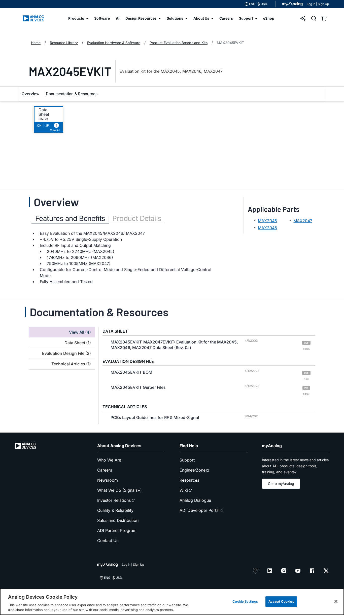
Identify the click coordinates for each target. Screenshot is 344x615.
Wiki (184, 490)
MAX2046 (267, 227)
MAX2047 (302, 220)
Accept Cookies (281, 601)
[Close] (335, 601)
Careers (104, 470)
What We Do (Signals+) (119, 490)
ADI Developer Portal (200, 510)
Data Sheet (44, 112)
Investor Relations (114, 500)
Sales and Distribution (118, 520)
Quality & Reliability (115, 510)
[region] (172, 602)
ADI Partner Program (116, 530)
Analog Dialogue (195, 500)
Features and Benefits (70, 218)
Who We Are (109, 460)
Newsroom (107, 480)
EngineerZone (192, 470)
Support (187, 460)
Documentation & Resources (71, 93)
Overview (30, 93)
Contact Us (107, 540)
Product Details (136, 218)
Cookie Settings (245, 601)
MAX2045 (267, 220)
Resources (189, 480)
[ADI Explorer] (303, 18)
